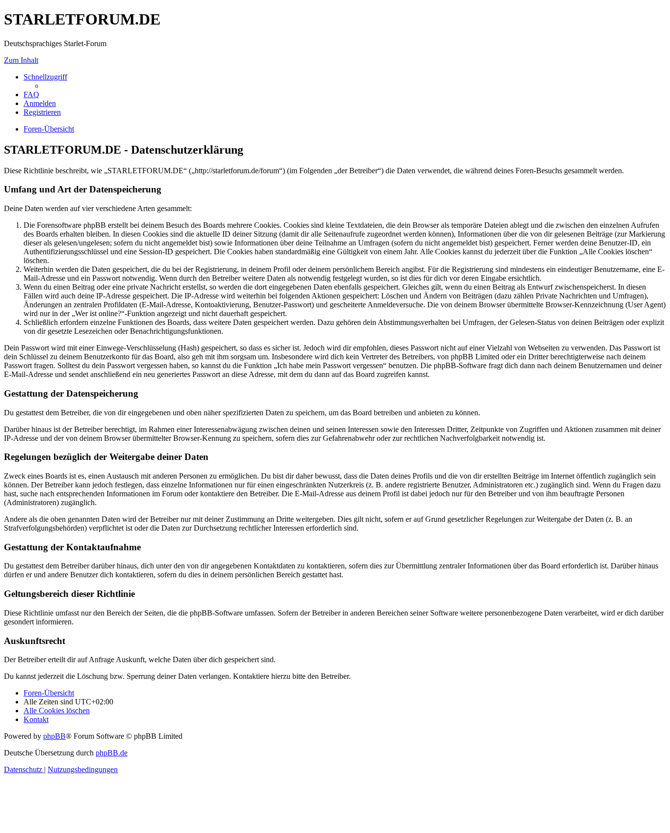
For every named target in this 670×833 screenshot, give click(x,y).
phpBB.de (112, 753)
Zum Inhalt (21, 60)
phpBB (54, 736)
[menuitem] (31, 94)
